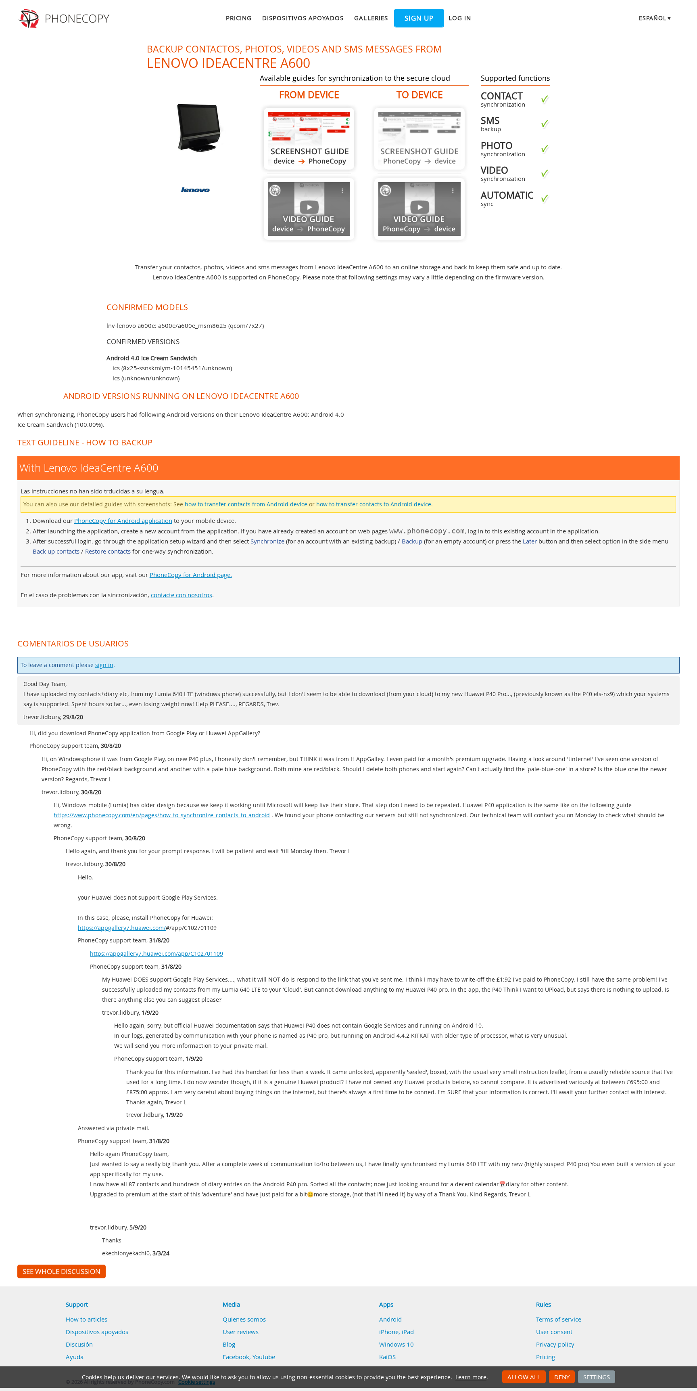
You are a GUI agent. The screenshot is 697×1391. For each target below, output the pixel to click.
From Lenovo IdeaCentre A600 (309, 139)
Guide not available (309, 209)
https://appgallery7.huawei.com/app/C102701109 (156, 953)
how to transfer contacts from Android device (246, 504)
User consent (554, 1332)
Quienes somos (244, 1319)
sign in (104, 665)
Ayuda (74, 1357)
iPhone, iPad (396, 1332)
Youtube (264, 1357)
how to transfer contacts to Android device (373, 504)
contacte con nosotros (181, 595)
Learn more (470, 1377)
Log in (460, 18)
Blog (229, 1344)
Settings (596, 1377)
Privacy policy (555, 1344)
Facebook (236, 1357)
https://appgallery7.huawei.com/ (122, 928)
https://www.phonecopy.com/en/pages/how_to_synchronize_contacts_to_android (162, 815)
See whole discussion (61, 1271)
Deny (562, 1377)
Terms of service (558, 1319)
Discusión (79, 1344)
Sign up (419, 18)
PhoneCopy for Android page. (191, 575)
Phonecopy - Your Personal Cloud (65, 18)
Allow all (523, 1377)
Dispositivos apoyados (303, 18)
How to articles (86, 1319)
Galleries (371, 18)
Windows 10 (396, 1344)
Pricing (239, 18)
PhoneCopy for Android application (123, 520)
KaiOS (387, 1357)
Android (390, 1319)
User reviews (241, 1332)
